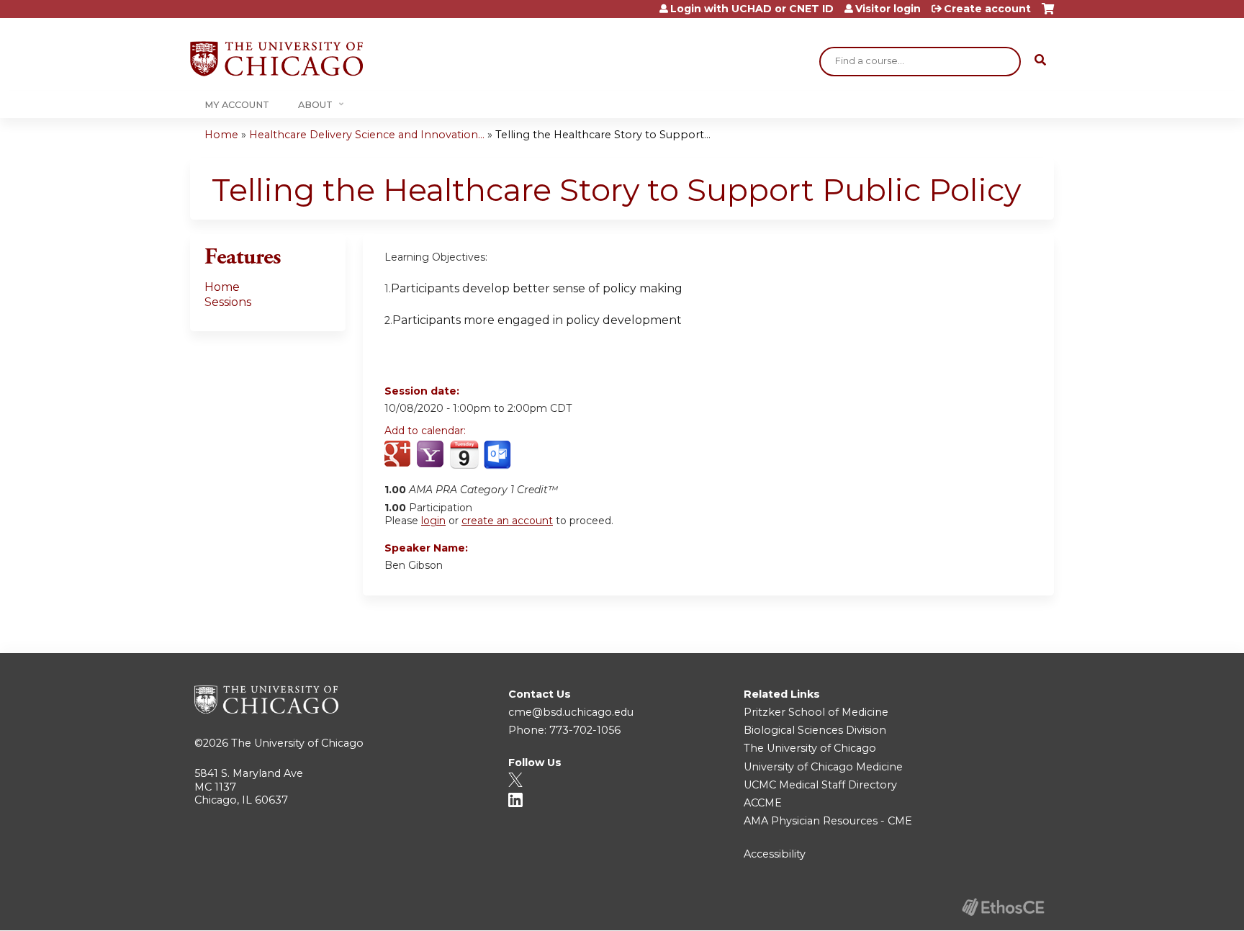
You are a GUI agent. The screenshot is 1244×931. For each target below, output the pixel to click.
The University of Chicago (297, 743)
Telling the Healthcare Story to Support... (603, 134)
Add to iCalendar (464, 454)
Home (221, 134)
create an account (507, 520)
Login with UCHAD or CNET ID (752, 9)
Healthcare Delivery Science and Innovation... (366, 134)
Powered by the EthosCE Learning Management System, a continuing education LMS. (1003, 906)
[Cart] (1048, 14)
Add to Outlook (498, 455)
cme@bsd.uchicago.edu (571, 712)
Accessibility (775, 853)
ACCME (763, 802)
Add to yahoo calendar (431, 455)
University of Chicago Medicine (823, 766)
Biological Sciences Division (815, 730)
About (315, 104)
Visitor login (888, 9)
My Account (236, 104)
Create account (987, 9)
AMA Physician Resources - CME (828, 820)
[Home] (276, 58)
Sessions (227, 302)
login (433, 520)
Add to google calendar (399, 455)
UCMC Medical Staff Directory (820, 784)
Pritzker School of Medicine (816, 712)
